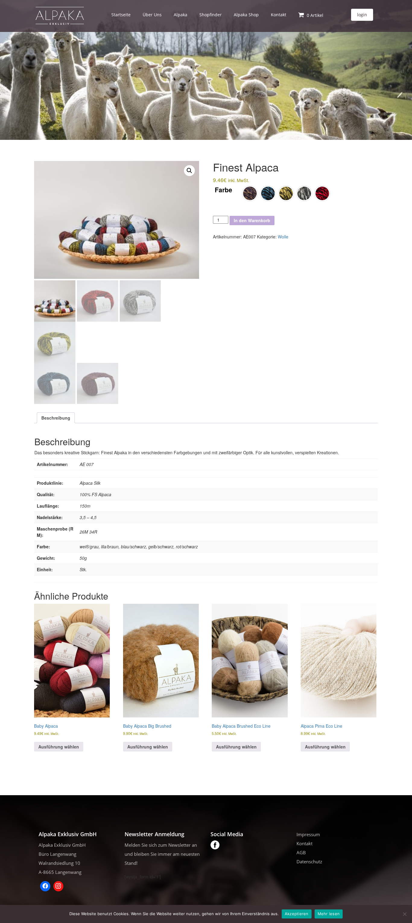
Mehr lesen (329, 913)
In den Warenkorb (252, 220)
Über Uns (152, 14)
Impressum (308, 834)
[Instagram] (58, 886)
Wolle (283, 237)
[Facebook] (45, 886)
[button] (189, 170)
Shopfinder (210, 14)
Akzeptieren (297, 913)
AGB (301, 852)
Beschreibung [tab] (55, 418)
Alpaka (180, 14)
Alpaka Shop (246, 14)
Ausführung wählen (58, 747)
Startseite (121, 14)
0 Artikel (314, 15)
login (362, 14)
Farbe (223, 190)
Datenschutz (309, 861)
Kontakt (278, 14)
